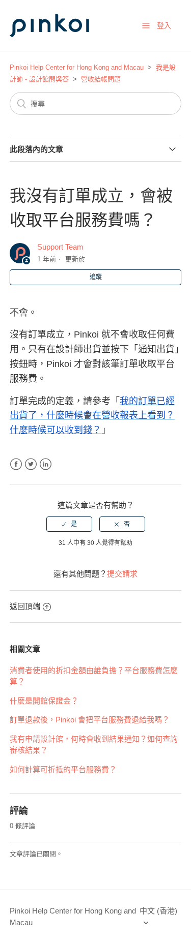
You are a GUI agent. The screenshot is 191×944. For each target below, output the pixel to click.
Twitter (30, 464)
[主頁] (61, 46)
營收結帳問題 (101, 79)
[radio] (69, 524)
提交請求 (122, 573)
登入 (164, 25)
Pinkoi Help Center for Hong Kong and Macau (77, 67)
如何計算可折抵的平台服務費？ (63, 769)
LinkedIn (45, 464)
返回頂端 (25, 606)
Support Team (60, 246)
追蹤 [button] (96, 277)
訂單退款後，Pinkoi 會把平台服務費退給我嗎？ (90, 719)
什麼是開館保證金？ (44, 700)
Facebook (16, 464)
